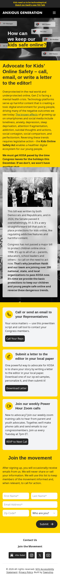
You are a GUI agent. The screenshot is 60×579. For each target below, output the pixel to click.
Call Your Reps (15, 338)
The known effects (27, 114)
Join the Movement (30, 546)
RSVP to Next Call (16, 441)
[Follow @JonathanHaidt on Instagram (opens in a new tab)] (31, 555)
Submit (44, 524)
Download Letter (16, 388)
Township (48, 572)
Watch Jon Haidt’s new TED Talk (30, 5)
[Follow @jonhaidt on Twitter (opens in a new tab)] (40, 555)
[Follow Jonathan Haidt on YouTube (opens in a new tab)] (48, 555)
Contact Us (30, 540)
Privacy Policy (26, 572)
